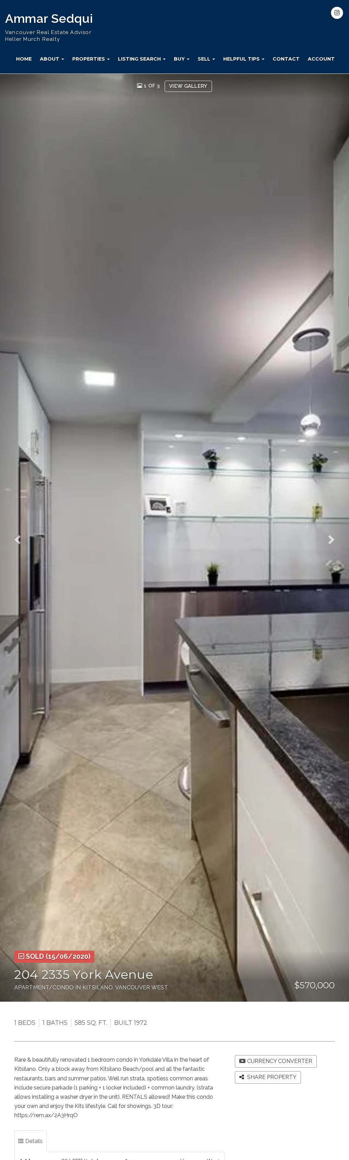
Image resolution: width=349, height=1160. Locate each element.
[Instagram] (337, 13)
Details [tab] (33, 1141)
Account (321, 59)
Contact (286, 59)
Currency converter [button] (279, 1061)
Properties (89, 59)
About (50, 59)
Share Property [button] (271, 1077)
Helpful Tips (242, 59)
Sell (205, 59)
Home (24, 59)
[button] (21, 538)
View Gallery (188, 86)
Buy (180, 59)
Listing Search (140, 59)
